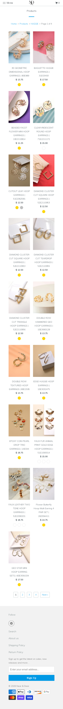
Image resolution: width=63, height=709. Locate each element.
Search (12, 631)
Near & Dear (23, 686)
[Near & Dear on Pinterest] (12, 623)
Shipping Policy (17, 645)
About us (14, 638)
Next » (45, 594)
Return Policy (16, 652)
